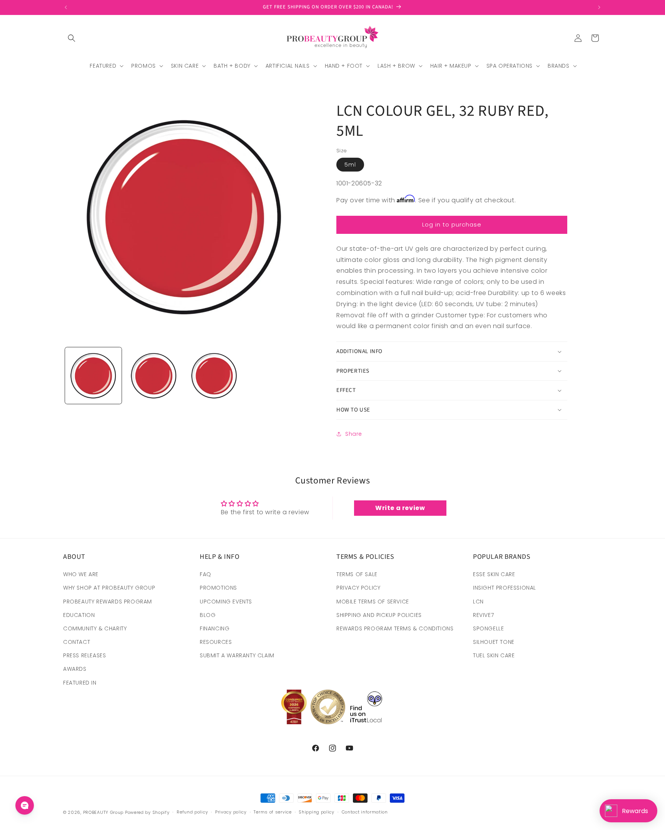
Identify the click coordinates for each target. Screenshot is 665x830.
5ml (350, 164)
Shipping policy (316, 812)
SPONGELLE (488, 628)
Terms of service (272, 812)
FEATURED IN (80, 683)
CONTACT (76, 642)
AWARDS (75, 669)
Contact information (365, 812)
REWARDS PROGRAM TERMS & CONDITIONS (394, 628)
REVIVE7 (483, 615)
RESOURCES (216, 642)
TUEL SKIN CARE (494, 655)
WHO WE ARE (81, 574)
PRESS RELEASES (84, 655)
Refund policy (192, 812)
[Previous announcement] (65, 7)
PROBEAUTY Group (103, 812)
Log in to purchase (451, 224)
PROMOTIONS (218, 588)
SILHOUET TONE (494, 642)
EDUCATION (79, 615)
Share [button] (353, 434)
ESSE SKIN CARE (494, 574)
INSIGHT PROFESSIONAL (504, 588)
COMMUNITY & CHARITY (95, 628)
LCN (478, 601)
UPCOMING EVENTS (226, 601)
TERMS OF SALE (357, 574)
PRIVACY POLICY (358, 588)
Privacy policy (231, 812)
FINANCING (214, 628)
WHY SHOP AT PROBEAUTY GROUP (109, 588)
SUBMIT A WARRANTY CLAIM (237, 655)
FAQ (205, 574)
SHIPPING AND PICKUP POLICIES (379, 615)
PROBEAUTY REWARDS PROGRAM (107, 601)
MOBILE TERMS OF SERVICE (372, 601)
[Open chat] (24, 805)
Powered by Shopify (147, 812)
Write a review (400, 507)
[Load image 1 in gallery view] (93, 375)
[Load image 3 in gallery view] (214, 375)
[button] (71, 38)
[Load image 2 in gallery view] (153, 375)
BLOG (208, 615)
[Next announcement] (599, 7)
